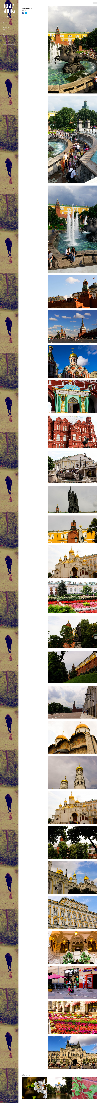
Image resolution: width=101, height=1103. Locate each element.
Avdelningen (6, 27)
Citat (4, 34)
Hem (4, 22)
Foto (4, 25)
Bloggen (5, 29)
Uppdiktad (5, 32)
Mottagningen (6, 41)
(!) (13, 1099)
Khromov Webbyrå (9, 1099)
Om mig (5, 36)
